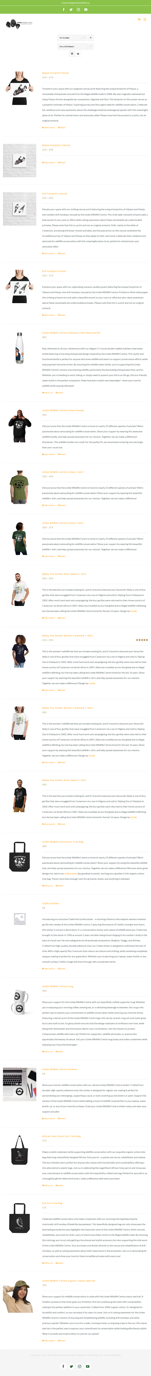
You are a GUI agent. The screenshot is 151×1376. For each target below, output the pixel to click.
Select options (49, 127)
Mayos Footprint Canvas (56, 145)
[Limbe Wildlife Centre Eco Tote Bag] (19, 857)
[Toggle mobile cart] (139, 19)
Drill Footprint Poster (54, 271)
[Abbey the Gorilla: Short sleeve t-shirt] (19, 589)
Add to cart (48, 393)
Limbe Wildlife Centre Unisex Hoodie (63, 410)
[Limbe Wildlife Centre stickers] (19, 1084)
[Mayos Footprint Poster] (19, 88)
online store (70, 873)
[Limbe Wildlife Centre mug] (19, 1001)
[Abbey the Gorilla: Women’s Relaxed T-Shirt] (19, 651)
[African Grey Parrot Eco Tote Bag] (19, 1151)
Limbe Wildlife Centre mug (57, 986)
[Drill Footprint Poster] (19, 286)
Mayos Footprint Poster (55, 73)
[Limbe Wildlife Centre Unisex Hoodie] (19, 425)
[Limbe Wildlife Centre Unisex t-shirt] (19, 487)
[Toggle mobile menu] (145, 19)
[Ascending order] (91, 38)
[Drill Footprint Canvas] (19, 209)
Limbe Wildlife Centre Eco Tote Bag (62, 841)
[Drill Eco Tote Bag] (19, 1218)
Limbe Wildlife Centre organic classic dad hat (68, 1280)
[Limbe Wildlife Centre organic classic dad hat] (19, 1296)
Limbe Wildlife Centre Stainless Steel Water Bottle (71, 332)
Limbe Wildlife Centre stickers (59, 1069)
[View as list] (78, 54)
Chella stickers (50, 903)
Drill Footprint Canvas (54, 193)
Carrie (133, 611)
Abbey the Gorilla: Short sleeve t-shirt (64, 574)
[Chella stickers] (19, 918)
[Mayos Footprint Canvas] (19, 160)
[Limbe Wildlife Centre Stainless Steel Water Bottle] (19, 348)
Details (62, 127)
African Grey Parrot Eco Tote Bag (61, 1136)
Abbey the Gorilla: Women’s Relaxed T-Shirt (67, 635)
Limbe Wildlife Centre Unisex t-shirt (63, 472)
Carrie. (92, 683)
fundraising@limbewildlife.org (76, 2)
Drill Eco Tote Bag (52, 1203)
